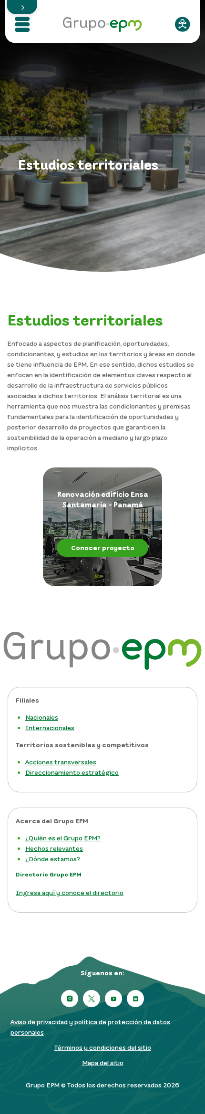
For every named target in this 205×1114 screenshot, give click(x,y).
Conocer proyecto (102, 547)
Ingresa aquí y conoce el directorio (69, 892)
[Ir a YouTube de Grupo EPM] (113, 998)
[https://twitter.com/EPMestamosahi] (91, 998)
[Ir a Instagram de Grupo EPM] (69, 998)
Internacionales (49, 728)
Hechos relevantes (54, 848)
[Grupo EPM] (102, 21)
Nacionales (41, 717)
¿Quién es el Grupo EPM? (63, 838)
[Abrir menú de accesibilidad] (182, 24)
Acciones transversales (60, 762)
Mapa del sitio (102, 1062)
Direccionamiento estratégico (72, 772)
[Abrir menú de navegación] (22, 24)
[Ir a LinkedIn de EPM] (135, 998)
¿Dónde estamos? (52, 859)
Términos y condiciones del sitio (102, 1047)
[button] (22, 7)
